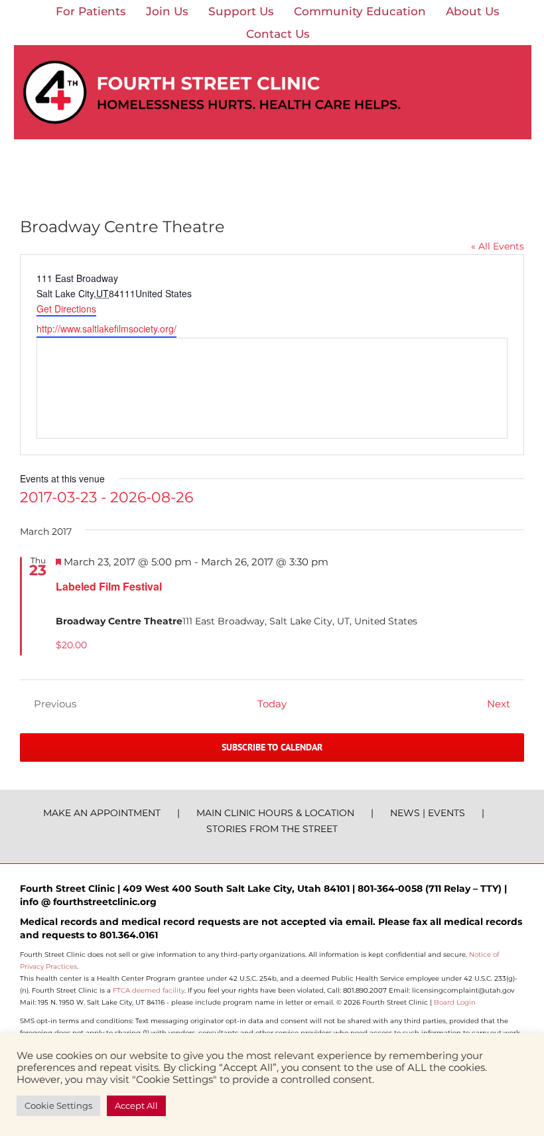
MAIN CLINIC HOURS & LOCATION (275, 813)
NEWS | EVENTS (427, 813)
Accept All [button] (136, 1105)
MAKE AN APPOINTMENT (102, 813)
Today (272, 703)
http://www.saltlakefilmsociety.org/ (106, 328)
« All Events (497, 246)
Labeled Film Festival (109, 586)
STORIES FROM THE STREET (272, 829)
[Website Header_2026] (272, 50)
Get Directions (66, 308)
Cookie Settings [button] (58, 1105)
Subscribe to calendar (272, 747)
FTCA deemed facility (148, 990)
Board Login (455, 1002)
